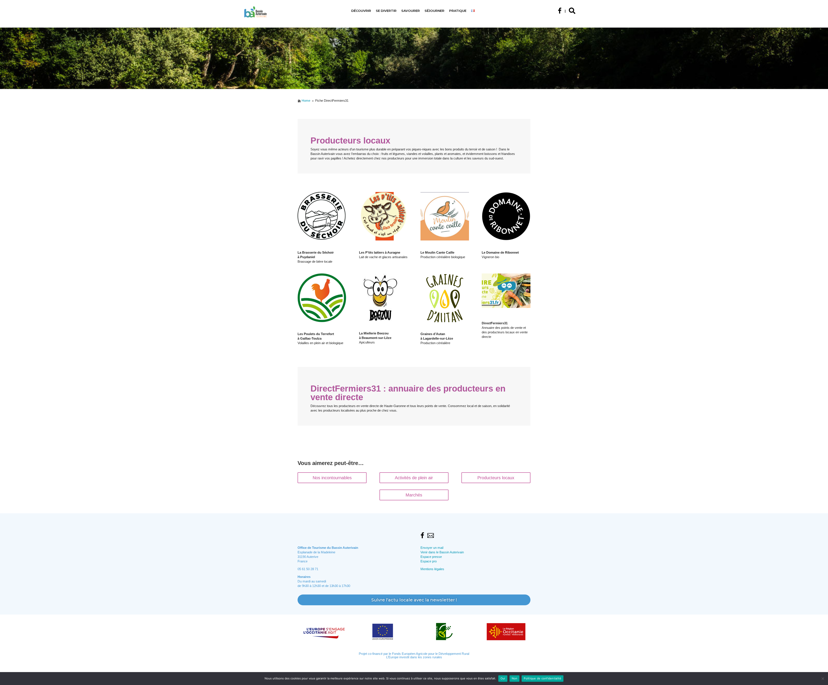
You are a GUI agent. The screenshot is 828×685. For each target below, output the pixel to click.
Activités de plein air (414, 477)
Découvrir (361, 11)
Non (515, 678)
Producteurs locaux (495, 477)
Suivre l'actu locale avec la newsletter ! (414, 599)
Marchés (414, 495)
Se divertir (386, 11)
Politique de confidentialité (542, 678)
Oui (502, 678)
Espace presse (431, 557)
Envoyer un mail (431, 547)
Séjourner (434, 11)
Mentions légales (432, 569)
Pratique (457, 11)
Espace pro (428, 561)
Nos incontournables (332, 477)
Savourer (410, 11)
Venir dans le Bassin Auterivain (442, 552)
